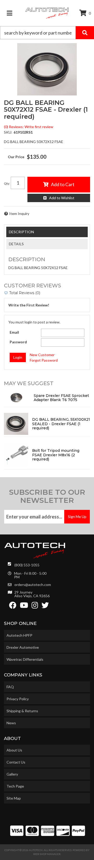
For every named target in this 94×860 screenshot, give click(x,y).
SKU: (8, 132)
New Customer (42, 354)
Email (14, 332)
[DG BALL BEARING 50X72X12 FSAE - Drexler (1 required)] (47, 69)
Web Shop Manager (47, 854)
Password (18, 342)
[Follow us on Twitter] (45, 606)
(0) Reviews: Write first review (28, 126)
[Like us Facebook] (12, 606)
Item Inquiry (19, 213)
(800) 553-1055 (26, 565)
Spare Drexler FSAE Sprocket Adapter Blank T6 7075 (61, 397)
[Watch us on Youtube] (24, 606)
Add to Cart (62, 184)
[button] (47, 32)
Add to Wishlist (61, 198)
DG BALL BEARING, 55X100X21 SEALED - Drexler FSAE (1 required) (61, 424)
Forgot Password (44, 360)
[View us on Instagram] (35, 606)
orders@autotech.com (32, 584)
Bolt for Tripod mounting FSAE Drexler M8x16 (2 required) (55, 455)
